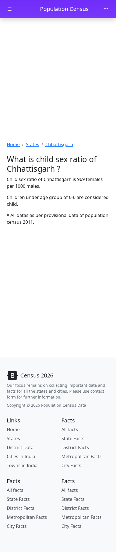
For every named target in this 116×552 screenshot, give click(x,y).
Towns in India (22, 465)
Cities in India (21, 456)
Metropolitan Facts (81, 456)
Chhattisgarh (59, 144)
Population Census (64, 9)
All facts (69, 429)
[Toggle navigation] (105, 9)
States (32, 144)
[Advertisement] (58, 80)
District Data (20, 447)
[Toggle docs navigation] (10, 9)
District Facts (75, 447)
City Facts (71, 465)
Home (13, 144)
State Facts (72, 438)
